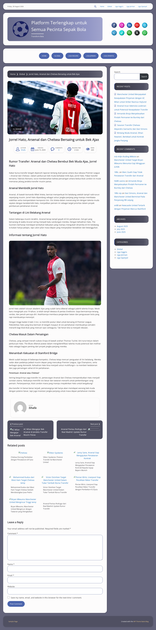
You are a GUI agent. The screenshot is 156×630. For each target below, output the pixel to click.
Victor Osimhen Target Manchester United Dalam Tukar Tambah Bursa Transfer (55, 490)
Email (10, 575)
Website (11, 586)
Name (10, 564)
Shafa (23, 150)
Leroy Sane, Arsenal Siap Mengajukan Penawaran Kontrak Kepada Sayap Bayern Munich (85, 466)
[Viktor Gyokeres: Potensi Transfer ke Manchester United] (55, 452)
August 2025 (122, 226)
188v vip (118, 193)
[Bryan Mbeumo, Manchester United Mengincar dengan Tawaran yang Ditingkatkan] (22, 501)
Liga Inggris (119, 6)
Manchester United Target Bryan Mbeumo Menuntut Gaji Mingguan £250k (129, 163)
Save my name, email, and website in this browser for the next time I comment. (46, 597)
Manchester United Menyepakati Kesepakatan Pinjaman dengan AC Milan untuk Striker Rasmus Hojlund (130, 98)
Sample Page (13, 621)
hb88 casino (119, 181)
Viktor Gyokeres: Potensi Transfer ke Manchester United (53, 459)
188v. (116, 172)
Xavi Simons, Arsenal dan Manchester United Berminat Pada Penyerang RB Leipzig (130, 196)
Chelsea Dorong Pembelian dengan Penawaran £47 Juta (22, 458)
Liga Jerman (130, 6)
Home (102, 6)
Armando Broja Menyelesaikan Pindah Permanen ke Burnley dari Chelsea (129, 117)
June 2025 (121, 232)
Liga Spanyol (142, 6)
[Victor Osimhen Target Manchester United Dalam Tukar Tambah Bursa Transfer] (55, 480)
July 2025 (121, 229)
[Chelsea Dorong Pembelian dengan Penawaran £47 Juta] (22, 452)
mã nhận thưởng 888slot (125, 156)
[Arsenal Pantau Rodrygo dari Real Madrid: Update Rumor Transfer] (55, 499)
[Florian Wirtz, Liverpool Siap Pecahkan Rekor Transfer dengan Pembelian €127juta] (87, 479)
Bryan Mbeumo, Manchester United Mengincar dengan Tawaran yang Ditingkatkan (22, 509)
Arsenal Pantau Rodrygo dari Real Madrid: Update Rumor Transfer (54, 506)
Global (109, 6)
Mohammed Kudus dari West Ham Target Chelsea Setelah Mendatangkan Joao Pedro (22, 490)
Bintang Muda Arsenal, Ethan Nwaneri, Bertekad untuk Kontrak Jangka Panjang (129, 137)
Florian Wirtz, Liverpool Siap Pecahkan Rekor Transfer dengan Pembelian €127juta (86, 487)
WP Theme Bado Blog (141, 621)
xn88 (116, 205)
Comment (12, 533)
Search (117, 72)
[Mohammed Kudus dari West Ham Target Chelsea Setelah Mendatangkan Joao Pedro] (22, 480)
